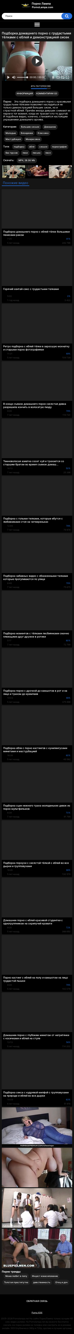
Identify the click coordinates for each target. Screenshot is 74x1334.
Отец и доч (61, 1282)
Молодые (11, 133)
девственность (41, 1282)
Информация (25, 93)
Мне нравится (22, 87)
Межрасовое (33, 139)
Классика (43, 133)
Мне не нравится (27, 87)
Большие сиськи (30, 126)
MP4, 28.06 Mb (26, 160)
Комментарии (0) (46, 93)
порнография (59, 146)
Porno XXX (37, 1312)
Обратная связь (37, 1301)
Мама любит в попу (16, 1276)
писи (25, 152)
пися (48, 152)
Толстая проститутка (16, 1282)
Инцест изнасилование (45, 1276)
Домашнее (50, 126)
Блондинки (27, 133)
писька (37, 152)
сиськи (43, 146)
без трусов (12, 152)
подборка (19, 146)
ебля (31, 146)
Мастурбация (13, 139)
